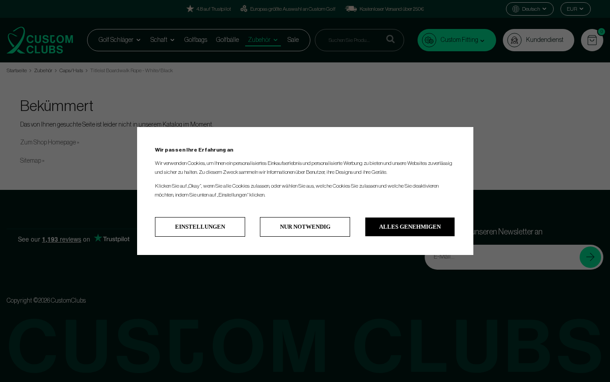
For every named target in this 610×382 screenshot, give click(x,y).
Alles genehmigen (410, 226)
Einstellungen (200, 226)
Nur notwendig (305, 226)
